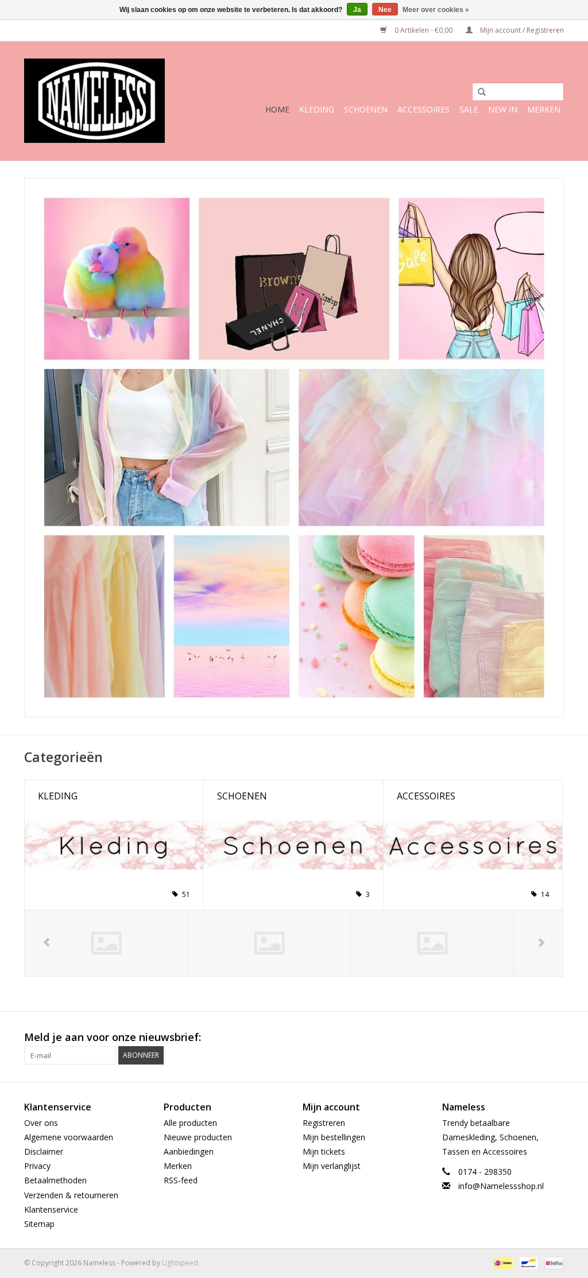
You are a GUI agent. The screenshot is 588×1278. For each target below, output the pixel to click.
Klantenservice (51, 1209)
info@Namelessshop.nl (501, 1185)
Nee (385, 10)
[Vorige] (47, 942)
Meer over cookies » (436, 10)
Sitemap (39, 1223)
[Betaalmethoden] (501, 1262)
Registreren (324, 1122)
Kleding (316, 109)
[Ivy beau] (432, 943)
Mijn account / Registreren (521, 30)
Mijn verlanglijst (332, 1165)
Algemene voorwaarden (68, 1137)
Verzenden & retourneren (71, 1195)
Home (277, 109)
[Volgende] (541, 942)
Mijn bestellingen (334, 1137)
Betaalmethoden (55, 1180)
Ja (357, 10)
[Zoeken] (477, 92)
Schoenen (366, 109)
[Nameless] (94, 101)
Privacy (37, 1165)
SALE (468, 109)
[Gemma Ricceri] (106, 943)
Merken (543, 109)
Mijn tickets (324, 1151)
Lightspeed (180, 1263)
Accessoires (423, 109)
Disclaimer (43, 1151)
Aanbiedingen (189, 1151)
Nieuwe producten (198, 1137)
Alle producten (190, 1122)
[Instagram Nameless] (555, 1037)
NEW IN (502, 109)
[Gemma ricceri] (269, 943)
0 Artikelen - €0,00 (423, 30)
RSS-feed (181, 1180)
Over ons (41, 1122)
